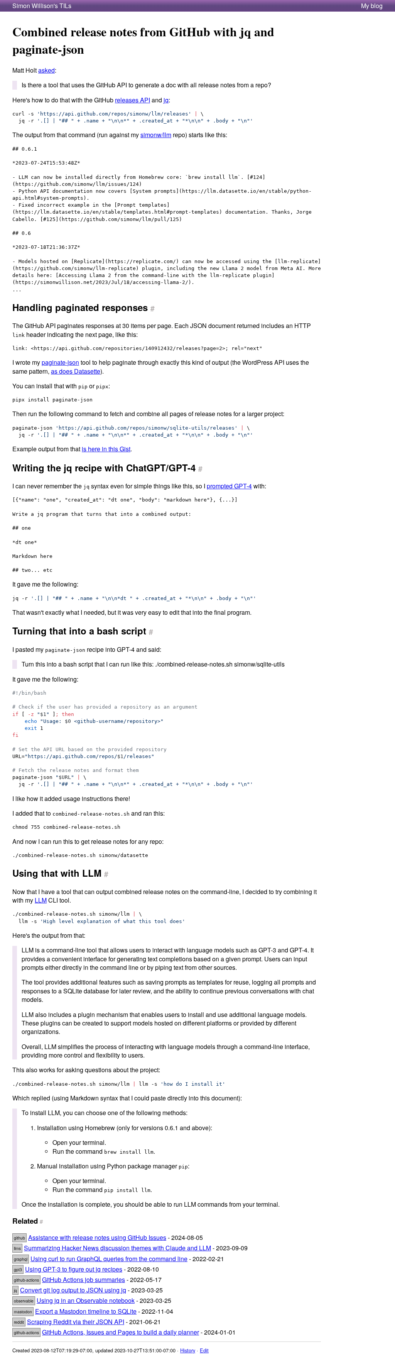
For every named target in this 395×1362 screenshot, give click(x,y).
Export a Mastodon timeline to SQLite (86, 1311)
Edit (204, 1350)
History (187, 1350)
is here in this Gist (106, 448)
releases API (132, 99)
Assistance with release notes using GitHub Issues (97, 1237)
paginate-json (60, 362)
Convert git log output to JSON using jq (73, 1289)
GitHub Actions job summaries (83, 1279)
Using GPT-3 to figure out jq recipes (73, 1269)
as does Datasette (75, 371)
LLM (41, 900)
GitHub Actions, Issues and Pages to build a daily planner (120, 1332)
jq (166, 99)
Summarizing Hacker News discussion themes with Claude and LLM (117, 1247)
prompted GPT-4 (229, 485)
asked (46, 70)
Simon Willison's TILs (41, 6)
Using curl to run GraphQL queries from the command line (108, 1258)
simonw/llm (155, 134)
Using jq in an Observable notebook (86, 1300)
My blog (372, 6)
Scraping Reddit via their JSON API (75, 1321)
